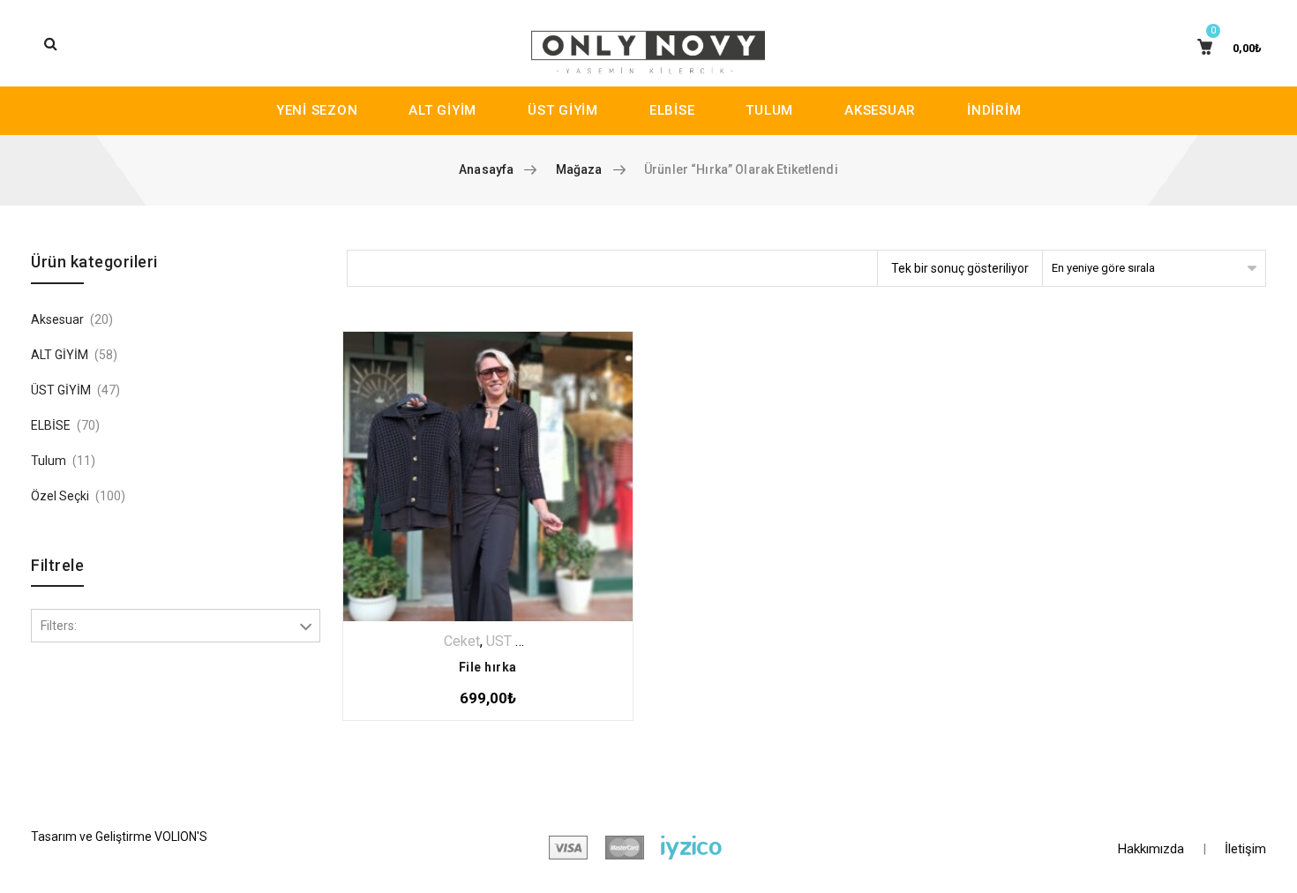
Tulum (48, 461)
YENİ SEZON (317, 110)
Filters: (59, 626)
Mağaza (579, 169)
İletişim (1245, 849)
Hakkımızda (1151, 849)
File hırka (488, 667)
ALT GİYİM (442, 110)
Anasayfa (486, 169)
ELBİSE (672, 110)
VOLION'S (180, 836)
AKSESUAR (880, 110)
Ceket (462, 641)
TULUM (769, 110)
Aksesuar (57, 319)
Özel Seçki (60, 496)
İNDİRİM (994, 110)
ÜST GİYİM (563, 110)
